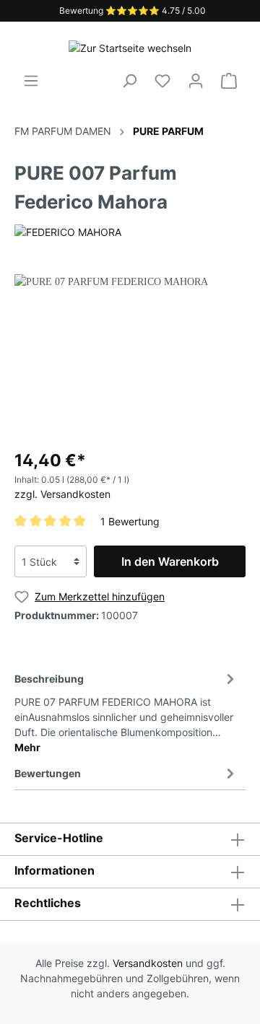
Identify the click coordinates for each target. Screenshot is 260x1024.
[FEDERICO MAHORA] (67, 231)
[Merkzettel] (162, 81)
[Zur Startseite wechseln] (130, 47)
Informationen (54, 870)
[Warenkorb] (229, 81)
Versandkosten (148, 963)
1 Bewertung (130, 521)
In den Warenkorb (170, 561)
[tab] (126, 710)
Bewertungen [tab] (47, 773)
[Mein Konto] (195, 81)
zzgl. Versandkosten (62, 494)
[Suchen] (129, 81)
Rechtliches (47, 903)
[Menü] (31, 81)
